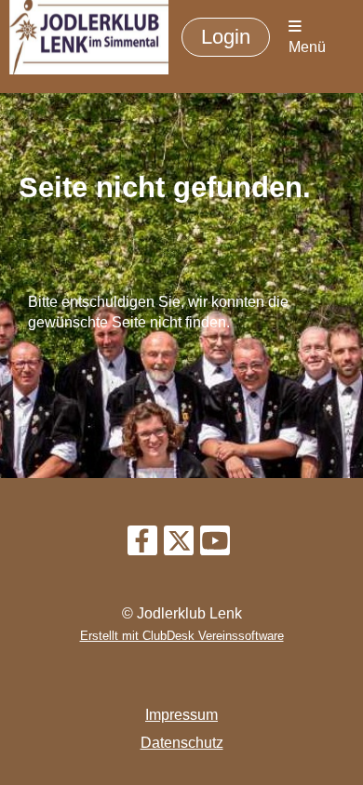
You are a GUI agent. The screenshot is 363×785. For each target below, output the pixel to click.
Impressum (181, 715)
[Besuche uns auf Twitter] (179, 545)
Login (225, 36)
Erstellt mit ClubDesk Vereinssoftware (182, 636)
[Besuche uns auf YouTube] (215, 545)
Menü (307, 47)
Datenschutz (182, 743)
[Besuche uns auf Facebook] (142, 545)
